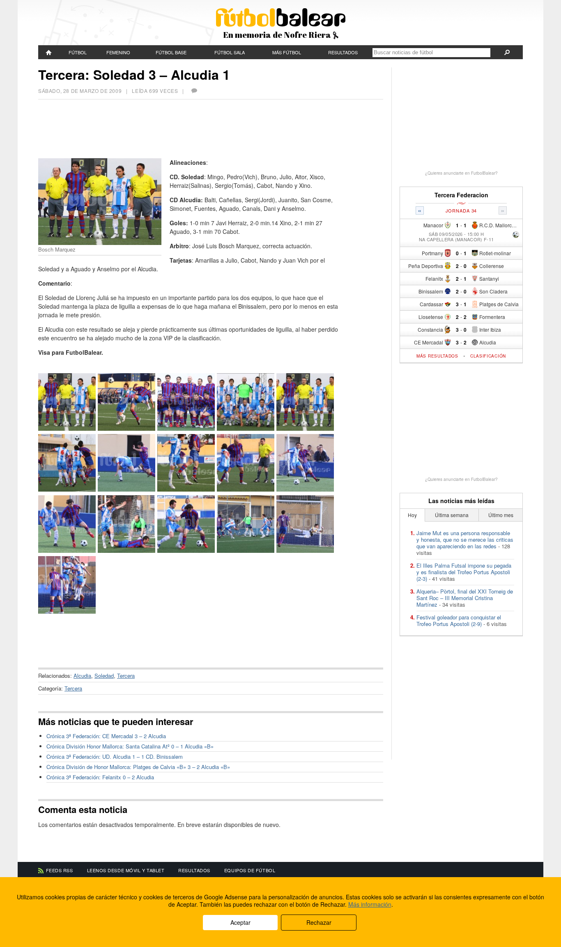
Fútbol (78, 52)
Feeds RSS (59, 870)
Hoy (412, 514)
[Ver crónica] (516, 235)
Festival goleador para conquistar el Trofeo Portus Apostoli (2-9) (458, 620)
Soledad (104, 675)
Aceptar (240, 922)
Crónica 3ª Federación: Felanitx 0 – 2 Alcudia (100, 777)
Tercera (126, 675)
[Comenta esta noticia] (194, 90)
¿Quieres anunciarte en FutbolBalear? (461, 173)
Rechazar (318, 922)
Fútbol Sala (229, 52)
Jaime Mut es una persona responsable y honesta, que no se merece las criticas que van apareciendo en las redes (464, 539)
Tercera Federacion (461, 195)
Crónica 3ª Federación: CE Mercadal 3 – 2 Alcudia (106, 736)
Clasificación (488, 356)
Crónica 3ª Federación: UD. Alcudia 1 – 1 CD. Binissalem (114, 756)
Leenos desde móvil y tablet (126, 870)
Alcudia (82, 675)
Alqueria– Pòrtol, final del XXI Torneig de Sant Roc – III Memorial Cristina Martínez (464, 597)
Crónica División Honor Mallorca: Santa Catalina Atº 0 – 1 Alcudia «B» (130, 746)
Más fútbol (286, 52)
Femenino (118, 52)
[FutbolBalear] (49, 52)
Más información (369, 904)
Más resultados (437, 356)
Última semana (452, 514)
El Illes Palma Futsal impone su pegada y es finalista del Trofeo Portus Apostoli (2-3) (463, 571)
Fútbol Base (171, 52)
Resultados (343, 52)
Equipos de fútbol (249, 870)
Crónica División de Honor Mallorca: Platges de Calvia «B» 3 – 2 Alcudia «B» (138, 767)
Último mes (500, 514)
